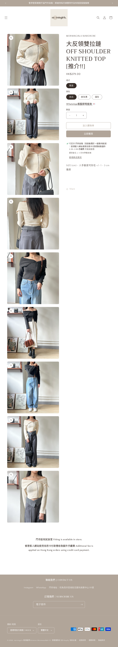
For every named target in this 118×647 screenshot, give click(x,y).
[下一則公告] (112, 3)
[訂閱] (81, 604)
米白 (71, 97)
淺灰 (97, 97)
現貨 (71, 86)
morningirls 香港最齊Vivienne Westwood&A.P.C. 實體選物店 (37, 640)
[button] (6, 18)
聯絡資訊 (101, 640)
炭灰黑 (84, 97)
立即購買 (88, 134)
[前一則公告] (5, 3)
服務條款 (92, 640)
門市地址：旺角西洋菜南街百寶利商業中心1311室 (71, 587)
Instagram (28, 587)
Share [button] (72, 189)
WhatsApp (41, 587)
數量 (68, 110)
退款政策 (82, 640)
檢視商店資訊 (75, 157)
